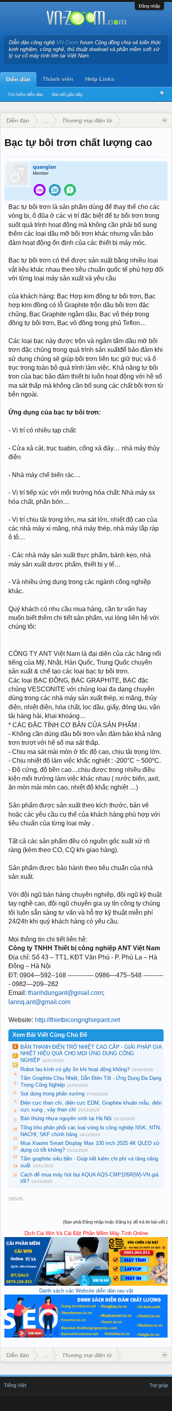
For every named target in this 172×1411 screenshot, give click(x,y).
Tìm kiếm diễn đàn (25, 94)
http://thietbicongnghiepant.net (77, 1019)
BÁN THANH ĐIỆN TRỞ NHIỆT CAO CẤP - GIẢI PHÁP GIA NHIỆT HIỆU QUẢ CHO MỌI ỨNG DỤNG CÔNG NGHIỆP (91, 1053)
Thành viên (57, 79)
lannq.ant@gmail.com (39, 1002)
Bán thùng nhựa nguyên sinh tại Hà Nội (66, 1118)
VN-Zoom (67, 42)
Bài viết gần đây (67, 94)
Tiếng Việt (15, 1385)
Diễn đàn (18, 79)
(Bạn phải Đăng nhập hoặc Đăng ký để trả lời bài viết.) (115, 1222)
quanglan (44, 167)
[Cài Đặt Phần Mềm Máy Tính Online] (86, 1284)
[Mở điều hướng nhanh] (164, 120)
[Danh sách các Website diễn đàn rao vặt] (86, 1336)
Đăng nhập (149, 6)
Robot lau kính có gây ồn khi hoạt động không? (75, 1069)
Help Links (99, 79)
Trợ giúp (159, 1385)
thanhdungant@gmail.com (65, 992)
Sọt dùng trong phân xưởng (52, 1094)
